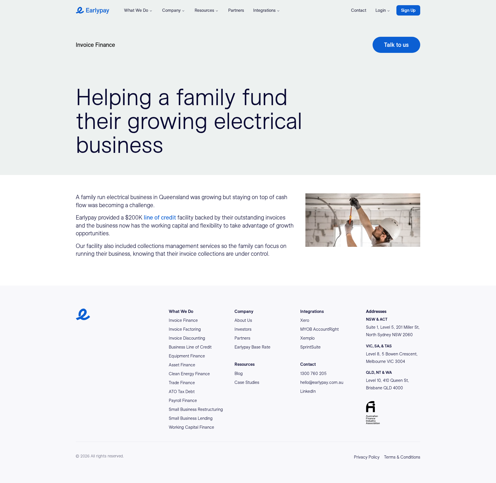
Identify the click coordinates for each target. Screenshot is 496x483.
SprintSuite (310, 347)
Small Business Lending (191, 418)
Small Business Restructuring (196, 409)
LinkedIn (308, 391)
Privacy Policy (366, 457)
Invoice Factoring (185, 329)
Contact (358, 10)
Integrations (264, 10)
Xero (304, 320)
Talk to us (396, 45)
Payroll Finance (183, 400)
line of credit (160, 217)
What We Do (136, 10)
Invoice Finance (95, 45)
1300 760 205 (313, 373)
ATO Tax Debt (182, 391)
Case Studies (247, 382)
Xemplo (307, 338)
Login (380, 10)
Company (171, 10)
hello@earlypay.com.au (321, 382)
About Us (243, 320)
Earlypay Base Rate (252, 347)
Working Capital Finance (191, 427)
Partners (236, 10)
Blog (239, 373)
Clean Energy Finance (189, 374)
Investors (243, 329)
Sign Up (408, 10)
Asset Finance (182, 365)
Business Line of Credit (190, 347)
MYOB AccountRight (319, 329)
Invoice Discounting (187, 338)
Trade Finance (182, 382)
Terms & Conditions (402, 457)
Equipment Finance (187, 356)
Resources (204, 10)
